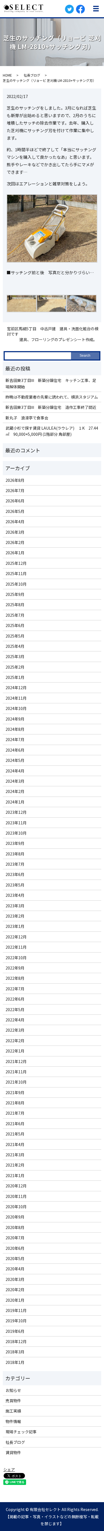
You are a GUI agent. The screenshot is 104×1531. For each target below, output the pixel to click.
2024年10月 (16, 708)
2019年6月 (15, 1331)
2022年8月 (15, 978)
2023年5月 (15, 885)
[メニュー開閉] (96, 8)
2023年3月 (15, 905)
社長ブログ (32, 75)
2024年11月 (16, 698)
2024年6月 (15, 750)
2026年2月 (15, 542)
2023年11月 (16, 822)
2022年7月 (15, 988)
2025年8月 (15, 604)
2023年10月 (16, 833)
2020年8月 (15, 1227)
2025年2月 (15, 667)
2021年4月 (15, 1144)
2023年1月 (15, 926)
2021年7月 (15, 1113)
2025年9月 (15, 594)
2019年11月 (16, 1310)
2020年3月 (15, 1279)
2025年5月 (15, 636)
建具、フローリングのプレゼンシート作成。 (58, 339)
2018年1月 (15, 1362)
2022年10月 (16, 957)
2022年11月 (16, 947)
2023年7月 (15, 864)
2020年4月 (15, 1268)
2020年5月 (15, 1258)
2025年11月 (16, 573)
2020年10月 (16, 1206)
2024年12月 (16, 687)
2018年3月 (15, 1351)
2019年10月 (16, 1320)
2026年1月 (15, 552)
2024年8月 (15, 729)
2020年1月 (15, 1300)
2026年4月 (15, 521)
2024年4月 (15, 771)
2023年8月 (15, 854)
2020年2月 (15, 1289)
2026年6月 (15, 500)
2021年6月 (15, 1123)
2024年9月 (15, 719)
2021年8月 (15, 1103)
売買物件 (13, 1400)
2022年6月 (15, 999)
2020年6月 (15, 1248)
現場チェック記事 (21, 1431)
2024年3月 (15, 781)
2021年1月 (15, 1175)
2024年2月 (15, 791)
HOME (7, 75)
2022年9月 (15, 968)
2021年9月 (15, 1092)
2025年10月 (16, 584)
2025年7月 (15, 615)
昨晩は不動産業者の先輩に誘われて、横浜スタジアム (52, 397)
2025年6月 (15, 625)
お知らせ (13, 1390)
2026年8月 (15, 480)
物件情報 (13, 1421)
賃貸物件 (13, 1452)
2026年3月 (15, 532)
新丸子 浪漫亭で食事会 (27, 417)
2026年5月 (15, 511)
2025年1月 (15, 677)
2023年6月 (15, 874)
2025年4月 (15, 646)
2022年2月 (15, 1040)
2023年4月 (15, 895)
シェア (9, 1469)
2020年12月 (16, 1185)
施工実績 (13, 1411)
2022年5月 (15, 1009)
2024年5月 (15, 760)
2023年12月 (16, 812)
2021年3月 (15, 1154)
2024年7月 (15, 739)
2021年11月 (16, 1071)
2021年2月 (15, 1165)
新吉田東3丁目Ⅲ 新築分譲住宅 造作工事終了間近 (51, 407)
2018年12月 (16, 1341)
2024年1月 (15, 802)
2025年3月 (15, 656)
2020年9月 (15, 1217)
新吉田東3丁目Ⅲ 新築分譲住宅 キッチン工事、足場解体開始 (51, 383)
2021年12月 (16, 1061)
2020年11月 (16, 1196)
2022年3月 (15, 1030)
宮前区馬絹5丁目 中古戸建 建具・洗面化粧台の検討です (52, 331)
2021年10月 (16, 1082)
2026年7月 (15, 490)
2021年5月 (15, 1134)
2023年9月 (15, 843)
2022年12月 (16, 937)
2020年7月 (15, 1237)
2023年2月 (15, 916)
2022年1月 (15, 1051)
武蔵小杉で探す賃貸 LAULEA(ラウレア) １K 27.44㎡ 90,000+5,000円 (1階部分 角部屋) (52, 431)
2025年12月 (16, 563)
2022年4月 (15, 1020)
